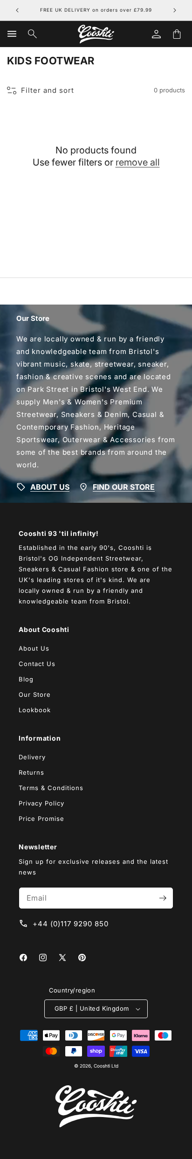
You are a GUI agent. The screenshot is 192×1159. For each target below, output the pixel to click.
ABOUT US (49, 486)
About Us (34, 648)
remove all (138, 162)
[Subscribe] (162, 898)
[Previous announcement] (17, 10)
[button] (11, 34)
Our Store (35, 694)
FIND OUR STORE (124, 486)
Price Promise (41, 818)
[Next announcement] (175, 10)
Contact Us (37, 663)
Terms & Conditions (51, 787)
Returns (31, 772)
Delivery (32, 757)
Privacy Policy (41, 803)
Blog (26, 679)
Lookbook (35, 710)
